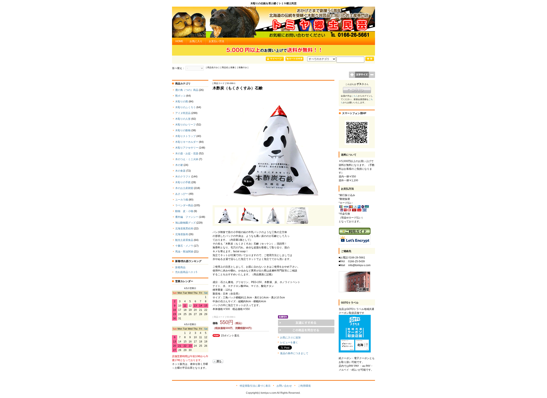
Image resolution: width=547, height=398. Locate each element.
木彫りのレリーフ (185, 124)
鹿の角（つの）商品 (186, 89)
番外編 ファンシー (186, 216)
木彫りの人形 (183, 118)
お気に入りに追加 (290, 337)
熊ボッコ (180, 95)
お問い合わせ (284, 385)
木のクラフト (183, 176)
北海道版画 (181, 234)
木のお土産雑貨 (184, 188)
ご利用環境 (304, 385)
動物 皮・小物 (184, 211)
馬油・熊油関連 (184, 251)
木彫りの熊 (181, 101)
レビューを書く (289, 342)
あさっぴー (181, 193)
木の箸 (179, 165)
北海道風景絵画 (184, 228)
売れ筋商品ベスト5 (186, 272)
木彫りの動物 (183, 130)
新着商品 (180, 267)
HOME (179, 41)
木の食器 (180, 170)
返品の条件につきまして (294, 353)
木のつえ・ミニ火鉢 (186, 159)
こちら (354, 96)
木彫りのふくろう (185, 107)
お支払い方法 (216, 41)
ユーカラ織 (181, 199)
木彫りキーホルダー (186, 141)
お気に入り (196, 41)
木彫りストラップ (185, 136)
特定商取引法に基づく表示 (255, 385)
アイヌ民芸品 (183, 113)
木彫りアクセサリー (186, 147)
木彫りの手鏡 (183, 182)
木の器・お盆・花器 (186, 153)
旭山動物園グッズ (185, 222)
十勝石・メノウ (184, 245)
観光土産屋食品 (184, 240)
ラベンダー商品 (184, 205)
